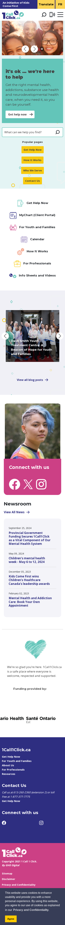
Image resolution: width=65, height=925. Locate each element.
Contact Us (32, 180)
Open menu (60, 14)
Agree (10, 918)
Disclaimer (8, 879)
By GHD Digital (10, 865)
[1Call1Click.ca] (32, 38)
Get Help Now (33, 149)
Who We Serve (32, 170)
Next (59, 336)
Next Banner (34, 49)
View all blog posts (30, 380)
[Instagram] (41, 823)
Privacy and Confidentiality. (31, 909)
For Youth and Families (17, 761)
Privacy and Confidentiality (19, 884)
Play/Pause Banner (42, 49)
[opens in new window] (14, 484)
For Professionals (13, 769)
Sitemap (7, 873)
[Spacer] (43, 702)
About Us (8, 765)
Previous (5, 336)
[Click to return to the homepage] (13, 15)
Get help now (17, 114)
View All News (14, 512)
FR (60, 4)
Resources (8, 774)
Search (43, 14)
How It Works (32, 160)
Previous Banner (25, 49)
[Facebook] (4, 823)
